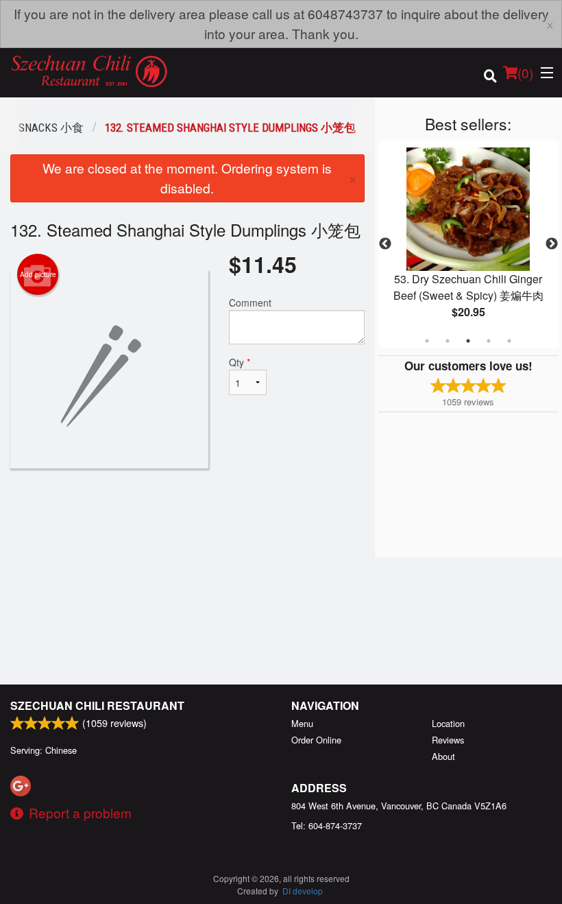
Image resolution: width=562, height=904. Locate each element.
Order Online (316, 739)
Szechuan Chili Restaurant (97, 705)
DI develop (302, 890)
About (443, 756)
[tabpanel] (468, 244)
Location (448, 723)
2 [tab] (447, 341)
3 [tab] (468, 341)
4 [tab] (489, 341)
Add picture (38, 274)
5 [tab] (509, 341)
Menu (302, 723)
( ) (525, 72)
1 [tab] (427, 341)
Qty (239, 362)
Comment (250, 302)
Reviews (448, 739)
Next (552, 244)
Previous (385, 244)
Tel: (326, 825)
